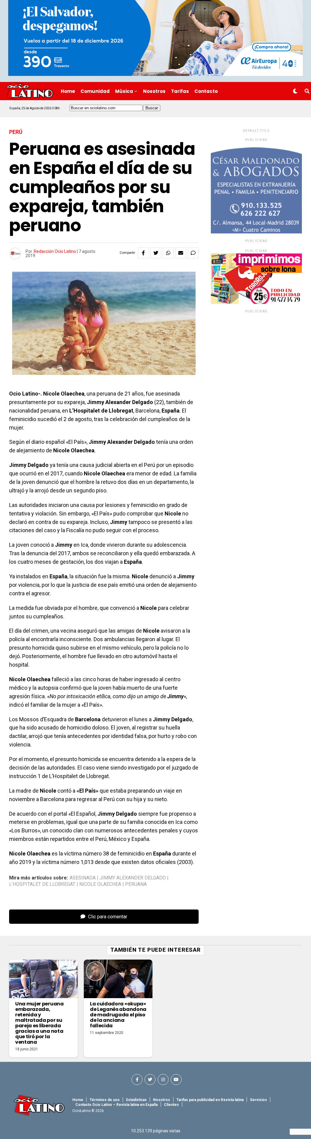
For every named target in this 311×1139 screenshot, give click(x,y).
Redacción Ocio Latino (55, 251)
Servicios (258, 1100)
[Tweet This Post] (155, 252)
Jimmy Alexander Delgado (133, 877)
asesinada (83, 877)
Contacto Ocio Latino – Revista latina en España (116, 1105)
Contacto (206, 91)
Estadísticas (136, 1100)
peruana (136, 884)
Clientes (171, 1105)
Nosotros (154, 91)
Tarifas (180, 91)
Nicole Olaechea (100, 884)
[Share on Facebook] (143, 252)
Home (68, 91)
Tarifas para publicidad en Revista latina (210, 1100)
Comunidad (95, 91)
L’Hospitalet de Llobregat (42, 884)
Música (124, 91)
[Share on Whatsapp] (168, 252)
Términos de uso (105, 1100)
